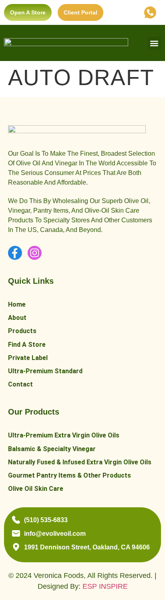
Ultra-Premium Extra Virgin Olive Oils (63, 435)
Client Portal (80, 12)
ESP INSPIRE (105, 586)
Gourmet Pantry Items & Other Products (69, 475)
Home (17, 304)
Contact (20, 384)
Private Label (28, 358)
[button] (154, 43)
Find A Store (27, 344)
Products (22, 331)
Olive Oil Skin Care (35, 488)
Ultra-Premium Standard (45, 371)
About (17, 317)
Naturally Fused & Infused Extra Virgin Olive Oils (79, 462)
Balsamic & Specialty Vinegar (52, 449)
